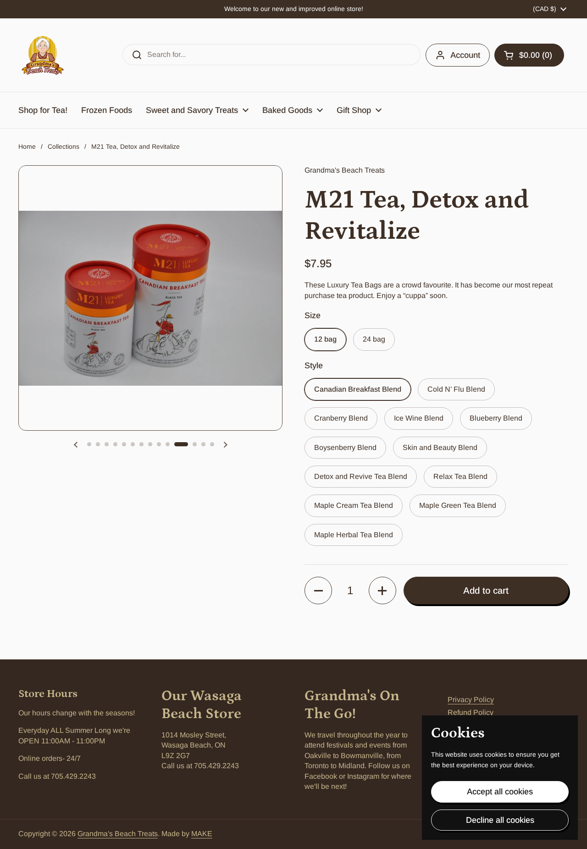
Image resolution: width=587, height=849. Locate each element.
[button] (529, 55)
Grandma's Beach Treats (118, 834)
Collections (63, 146)
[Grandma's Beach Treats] (42, 55)
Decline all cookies (500, 820)
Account (465, 55)
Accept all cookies (500, 791)
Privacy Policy (471, 699)
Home (27, 146)
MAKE (201, 834)
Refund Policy (470, 712)
